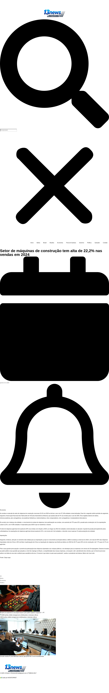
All (1, 576)
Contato (105, 242)
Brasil (45, 242)
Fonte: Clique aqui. (5, 557)
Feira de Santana (71, 242)
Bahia (38, 242)
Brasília (52, 242)
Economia (60, 242)
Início (32, 242)
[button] (54, 74)
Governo (81, 242)
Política (89, 242)
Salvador (97, 242)
